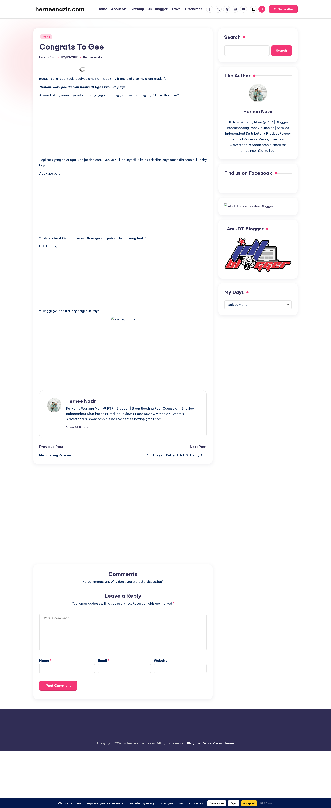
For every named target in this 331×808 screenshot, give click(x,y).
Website (161, 661)
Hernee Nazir (81, 401)
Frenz (46, 36)
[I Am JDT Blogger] (258, 254)
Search (232, 37)
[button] (283, 9)
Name (45, 661)
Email (103, 661)
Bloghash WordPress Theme (210, 743)
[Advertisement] (123, 127)
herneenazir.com (59, 9)
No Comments (92, 57)
